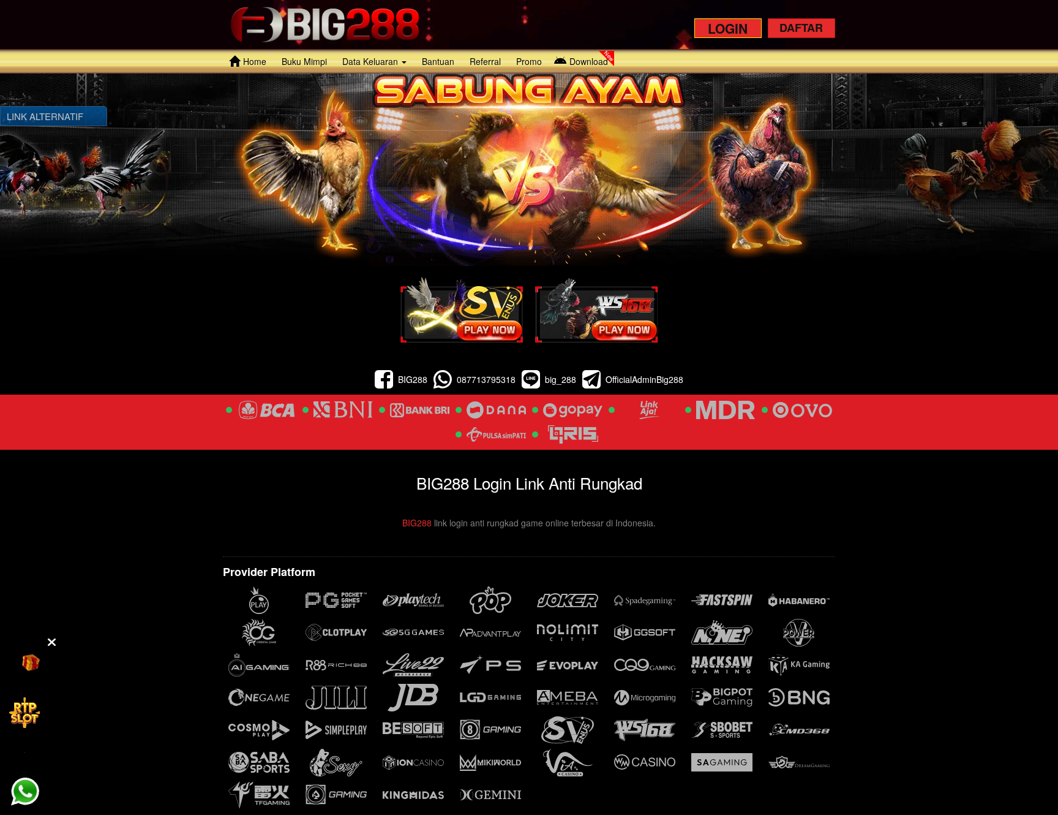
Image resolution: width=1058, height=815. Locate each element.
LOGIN (728, 28)
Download (588, 61)
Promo (529, 61)
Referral (485, 61)
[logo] (325, 24)
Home (254, 61)
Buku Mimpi (304, 61)
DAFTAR (801, 28)
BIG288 (417, 523)
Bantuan (438, 61)
